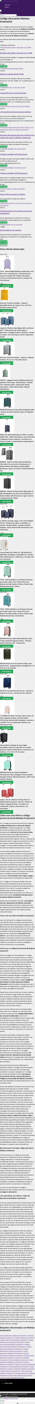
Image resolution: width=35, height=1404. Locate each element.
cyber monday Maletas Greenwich (12, 1378)
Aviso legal (8, 1383)
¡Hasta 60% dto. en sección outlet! (13, 93)
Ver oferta (3, 66)
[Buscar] (17, 15)
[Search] (0, 13)
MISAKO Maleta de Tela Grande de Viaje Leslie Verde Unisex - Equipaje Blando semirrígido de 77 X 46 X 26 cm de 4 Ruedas (17, 666)
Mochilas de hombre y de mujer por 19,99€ (16, 53)
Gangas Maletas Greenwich (18, 1367)
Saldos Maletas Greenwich (10, 1371)
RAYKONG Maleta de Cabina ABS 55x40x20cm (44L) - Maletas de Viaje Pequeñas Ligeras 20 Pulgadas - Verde (17, 412)
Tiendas (7, 7)
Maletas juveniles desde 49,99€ (12, 74)
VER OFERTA (6, 286)
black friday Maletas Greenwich (20, 1375)
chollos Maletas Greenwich (24, 1338)
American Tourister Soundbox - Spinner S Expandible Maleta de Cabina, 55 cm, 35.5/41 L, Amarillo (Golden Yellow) (16, 305)
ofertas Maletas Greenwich (18, 1360)
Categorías (7, 5)
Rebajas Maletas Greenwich (25, 1369)
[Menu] (0, 11)
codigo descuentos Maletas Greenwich (13, 1340)
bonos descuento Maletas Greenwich (13, 1336)
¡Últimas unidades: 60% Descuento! (13, 154)
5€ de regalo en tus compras (10, 230)
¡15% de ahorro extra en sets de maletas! (15, 112)
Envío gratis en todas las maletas (12, 194)
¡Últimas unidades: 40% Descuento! (13, 173)
